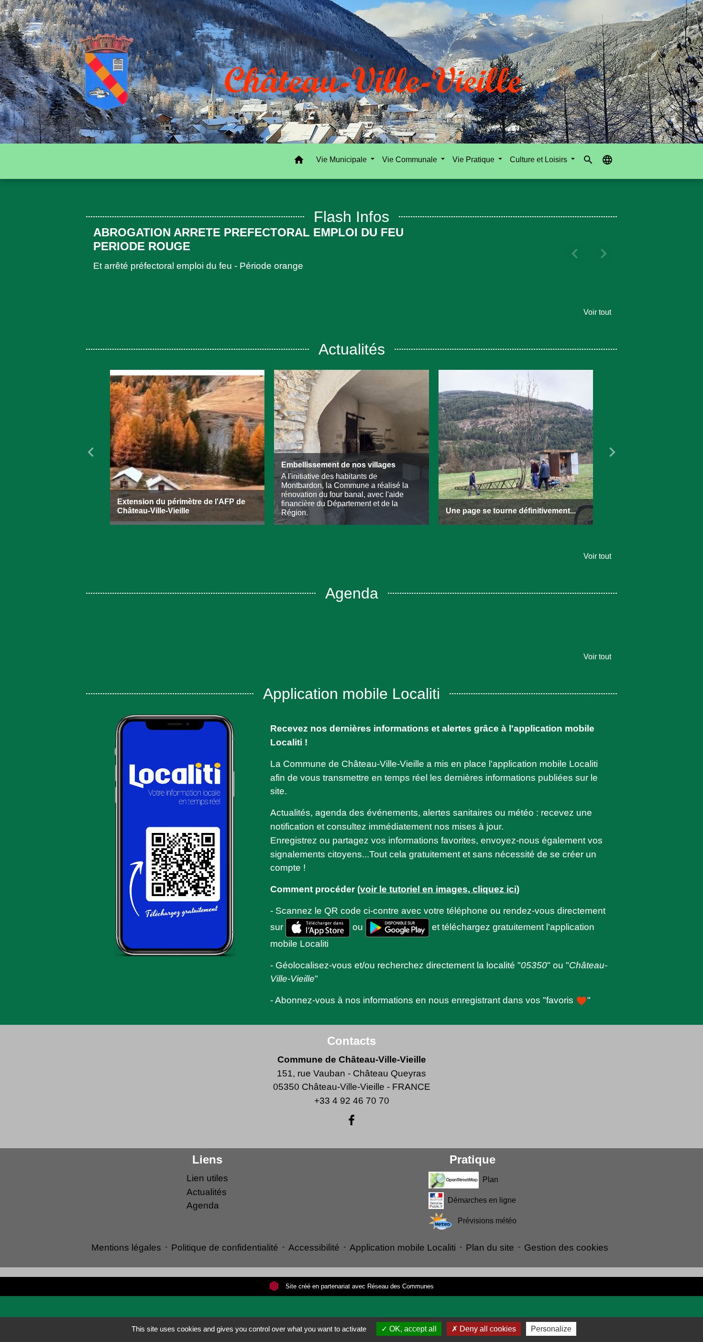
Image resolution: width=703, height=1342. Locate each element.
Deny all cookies (487, 1329)
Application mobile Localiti (403, 1234)
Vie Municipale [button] (342, 159)
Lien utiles (207, 1164)
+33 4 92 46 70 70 (351, 1087)
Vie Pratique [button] (474, 159)
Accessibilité (314, 1234)
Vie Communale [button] (410, 159)
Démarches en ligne (482, 1186)
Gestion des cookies (566, 1234)
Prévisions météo (487, 1207)
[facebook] (351, 1107)
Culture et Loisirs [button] (539, 159)
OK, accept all (412, 1329)
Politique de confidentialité (224, 1234)
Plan (490, 1166)
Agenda (203, 1192)
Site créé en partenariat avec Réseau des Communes (359, 1272)
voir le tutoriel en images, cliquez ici (438, 875)
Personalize (551, 1329)
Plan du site (490, 1234)
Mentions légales (126, 1234)
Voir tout (597, 298)
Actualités (207, 1178)
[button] (299, 161)
